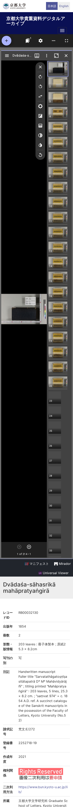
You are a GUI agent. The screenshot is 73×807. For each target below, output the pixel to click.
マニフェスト (38, 564)
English (64, 6)
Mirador (64, 564)
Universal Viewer (55, 573)
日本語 (52, 6)
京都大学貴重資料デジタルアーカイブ (35, 20)
